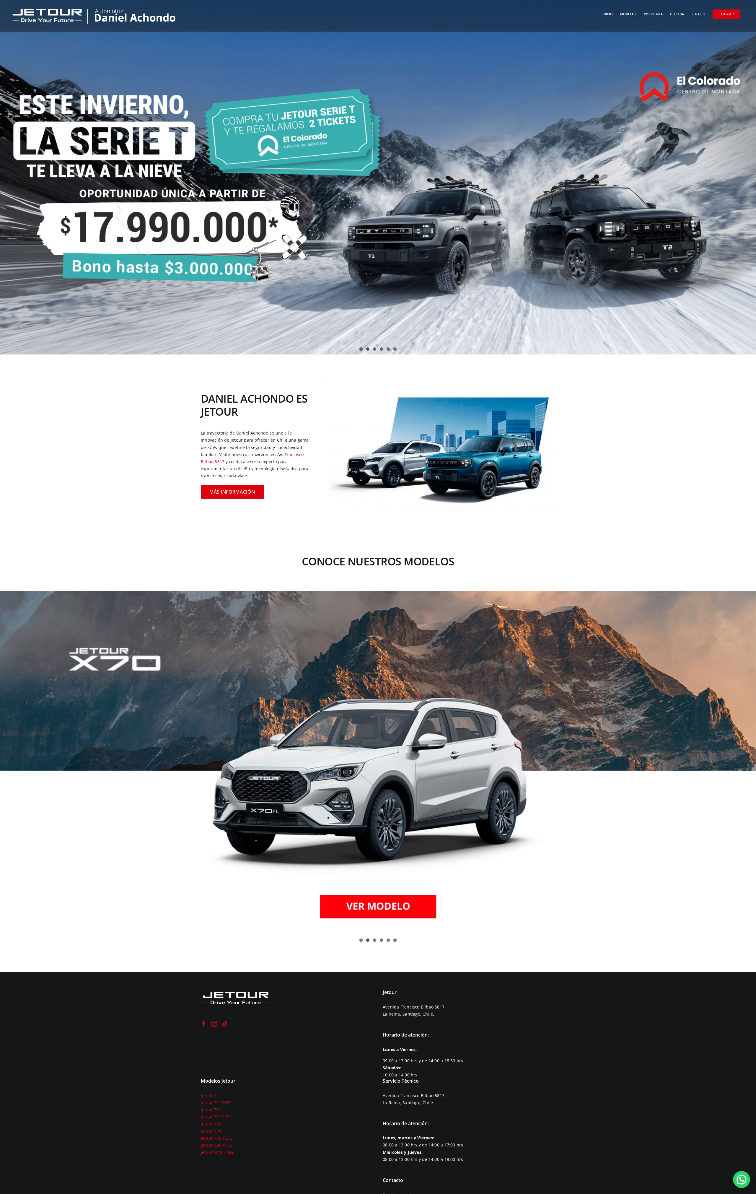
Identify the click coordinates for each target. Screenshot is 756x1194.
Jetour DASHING (217, 1152)
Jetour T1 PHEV (216, 1102)
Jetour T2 (210, 1109)
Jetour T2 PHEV (216, 1117)
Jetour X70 (211, 1131)
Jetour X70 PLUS (217, 1138)
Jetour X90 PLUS (217, 1145)
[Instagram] (214, 1024)
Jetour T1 (210, 1095)
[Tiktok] (225, 1024)
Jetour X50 (211, 1124)
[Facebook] (204, 1024)
